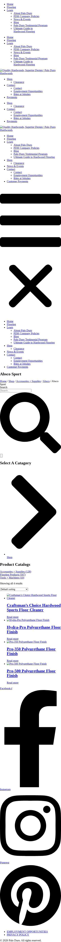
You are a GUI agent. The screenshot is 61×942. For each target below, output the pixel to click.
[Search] (1, 455)
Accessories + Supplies (28, 381)
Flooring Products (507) (13, 574)
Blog (16, 22)
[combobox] (15, 390)
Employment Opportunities (28, 91)
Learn (10, 10)
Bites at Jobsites (22, 94)
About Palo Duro (23, 13)
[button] (30, 251)
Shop (9, 79)
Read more (12, 617)
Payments (12, 97)
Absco (46, 381)
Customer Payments (17, 181)
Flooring (11, 7)
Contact (11, 85)
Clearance (19, 82)
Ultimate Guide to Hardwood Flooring (24, 30)
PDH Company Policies (26, 16)
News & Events (22, 19)
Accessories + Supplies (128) (15, 571)
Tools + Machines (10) (12, 577)
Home (10, 4)
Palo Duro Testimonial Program (30, 25)
